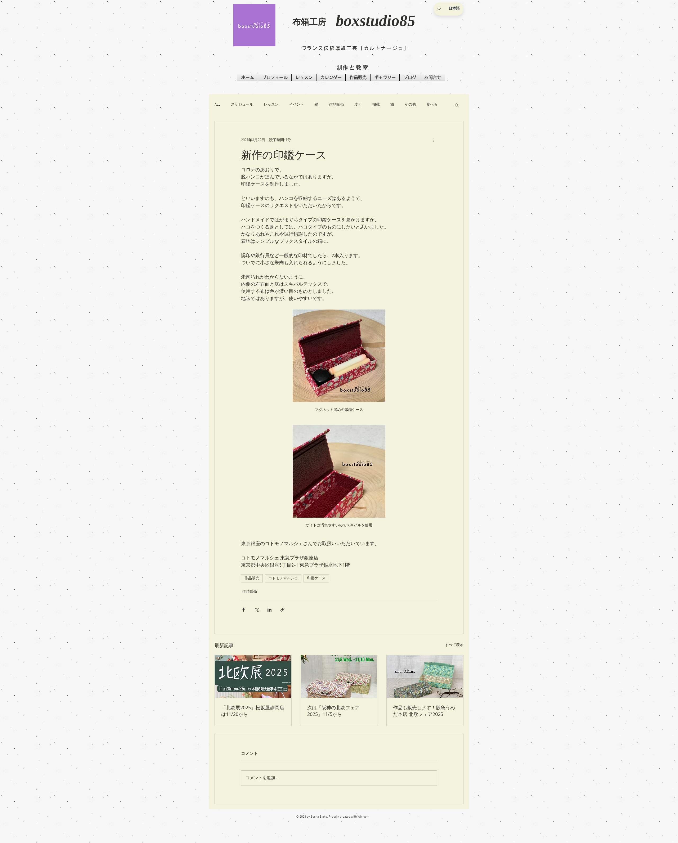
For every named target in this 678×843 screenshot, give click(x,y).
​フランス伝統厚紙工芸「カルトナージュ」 (356, 48)
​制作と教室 (353, 67)
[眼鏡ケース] (425, 676)
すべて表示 (454, 645)
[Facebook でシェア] (243, 609)
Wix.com (363, 817)
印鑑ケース (316, 578)
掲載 (376, 104)
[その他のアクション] (434, 140)
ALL (217, 104)
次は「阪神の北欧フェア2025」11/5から (333, 710)
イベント (296, 104)
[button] (254, 25)
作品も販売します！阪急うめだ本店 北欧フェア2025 (424, 710)
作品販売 (336, 104)
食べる (432, 104)
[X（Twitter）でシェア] (256, 609)
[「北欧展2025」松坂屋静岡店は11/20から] (253, 676)
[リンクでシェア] (282, 609)
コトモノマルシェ (283, 578)
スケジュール (242, 104)
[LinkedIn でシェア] (269, 609)
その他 (410, 104)
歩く (358, 104)
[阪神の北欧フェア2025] (339, 676)
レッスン (271, 104)
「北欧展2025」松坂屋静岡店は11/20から (252, 710)
